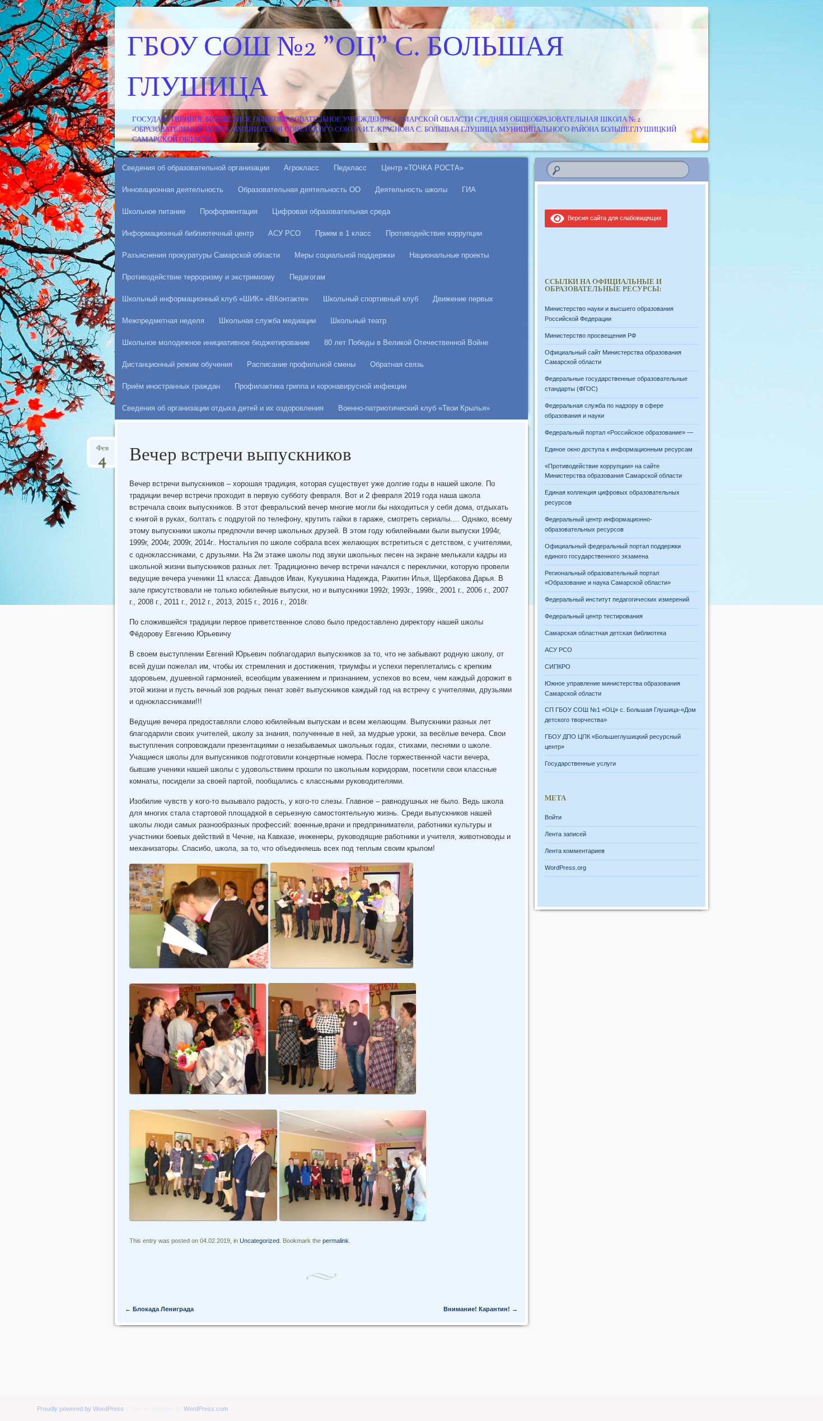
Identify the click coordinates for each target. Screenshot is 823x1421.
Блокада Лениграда (159, 1309)
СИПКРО (558, 666)
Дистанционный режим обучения (177, 364)
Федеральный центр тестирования (594, 616)
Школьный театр (358, 320)
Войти (553, 817)
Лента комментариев (575, 850)
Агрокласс (301, 168)
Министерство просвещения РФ (590, 335)
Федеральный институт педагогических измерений (617, 599)
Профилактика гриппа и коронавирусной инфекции (320, 386)
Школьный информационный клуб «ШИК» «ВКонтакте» (215, 299)
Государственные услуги (580, 763)
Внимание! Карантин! (480, 1309)
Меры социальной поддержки (344, 255)
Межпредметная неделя (163, 320)
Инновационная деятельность (172, 189)
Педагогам (307, 277)
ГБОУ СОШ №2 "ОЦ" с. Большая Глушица (345, 69)
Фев (102, 452)
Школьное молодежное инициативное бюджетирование (216, 342)
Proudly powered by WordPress (80, 1408)
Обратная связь (397, 364)
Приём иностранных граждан (171, 386)
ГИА (469, 189)
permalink (335, 1240)
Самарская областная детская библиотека (605, 633)
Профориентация (229, 211)
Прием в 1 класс (343, 233)
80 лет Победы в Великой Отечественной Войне (406, 342)
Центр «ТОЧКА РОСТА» (422, 168)
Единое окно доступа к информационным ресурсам (619, 449)
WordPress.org (565, 867)
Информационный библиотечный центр (188, 233)
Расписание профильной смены (301, 364)
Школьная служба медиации (267, 320)
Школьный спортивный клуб (370, 299)
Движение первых (463, 299)
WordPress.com (206, 1408)
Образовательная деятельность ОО (299, 189)
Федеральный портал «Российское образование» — (619, 432)
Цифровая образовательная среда (331, 211)
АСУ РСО (284, 233)
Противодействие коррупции (434, 233)
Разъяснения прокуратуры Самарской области (201, 255)
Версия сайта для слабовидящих (613, 218)
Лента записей (565, 834)
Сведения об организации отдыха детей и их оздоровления (223, 408)
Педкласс (350, 168)
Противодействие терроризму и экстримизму (198, 277)
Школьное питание (153, 211)
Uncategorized (259, 1240)
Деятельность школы (411, 189)
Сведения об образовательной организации (195, 168)
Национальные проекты (449, 255)
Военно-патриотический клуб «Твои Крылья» (414, 408)
